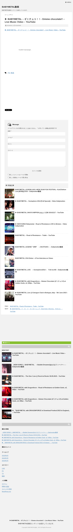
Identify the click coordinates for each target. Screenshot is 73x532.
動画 (12, 73)
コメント (10, 150)
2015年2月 (5, 460)
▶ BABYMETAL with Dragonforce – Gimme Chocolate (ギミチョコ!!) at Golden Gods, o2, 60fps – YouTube (34, 440)
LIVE (3, 468)
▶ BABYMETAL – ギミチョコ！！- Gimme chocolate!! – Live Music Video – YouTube (35, 30)
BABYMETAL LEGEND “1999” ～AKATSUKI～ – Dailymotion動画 (39, 247)
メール (10, 137)
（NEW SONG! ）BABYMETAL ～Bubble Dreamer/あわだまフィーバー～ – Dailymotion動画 (30, 432)
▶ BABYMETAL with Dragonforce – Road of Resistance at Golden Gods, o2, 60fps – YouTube (30, 437)
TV (3, 473)
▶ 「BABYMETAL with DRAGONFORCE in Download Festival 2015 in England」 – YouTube (29, 442)
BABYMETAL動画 (10, 7)
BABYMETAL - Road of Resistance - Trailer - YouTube (27, 306)
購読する (7, 342)
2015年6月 (5, 455)
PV (9, 73)
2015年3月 (5, 458)
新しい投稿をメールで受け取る (18, 177)
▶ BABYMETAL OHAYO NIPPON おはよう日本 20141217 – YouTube (39, 212)
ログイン (4, 484)
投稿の (5, 486)
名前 (9, 131)
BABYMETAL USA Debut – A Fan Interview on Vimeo (34, 258)
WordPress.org (6, 491)
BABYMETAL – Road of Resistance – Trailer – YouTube (35, 235)
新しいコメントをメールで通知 (18, 174)
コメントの (7, 489)
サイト (10, 144)
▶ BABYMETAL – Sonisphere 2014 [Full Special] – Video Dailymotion (40, 201)
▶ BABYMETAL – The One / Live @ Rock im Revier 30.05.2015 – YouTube (38, 376)
